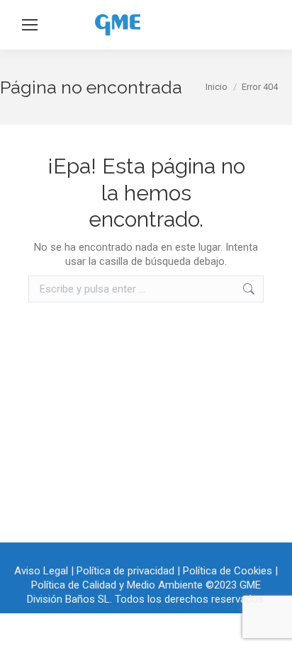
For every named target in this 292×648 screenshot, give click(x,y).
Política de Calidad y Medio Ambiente (117, 585)
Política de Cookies (227, 570)
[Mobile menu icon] (29, 24)
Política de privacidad (125, 570)
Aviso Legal (41, 570)
